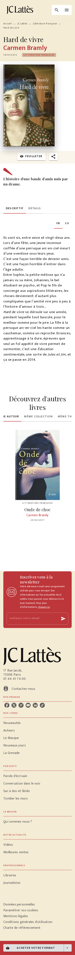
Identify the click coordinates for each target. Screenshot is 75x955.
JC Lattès (22, 23)
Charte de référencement (21, 928)
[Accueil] (20, 10)
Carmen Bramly (25, 47)
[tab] (14, 209)
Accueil (7, 23)
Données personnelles (19, 904)
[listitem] (6, 705)
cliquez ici (44, 607)
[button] (39, 55)
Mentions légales (15, 916)
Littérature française (45, 23)
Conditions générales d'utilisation (27, 922)
